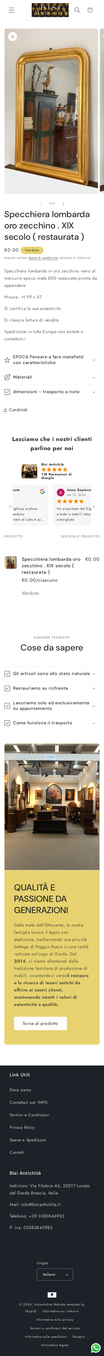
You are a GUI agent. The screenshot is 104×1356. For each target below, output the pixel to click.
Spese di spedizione (43, 258)
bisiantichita (43, 1304)
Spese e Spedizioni (28, 1140)
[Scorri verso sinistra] (40, 203)
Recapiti (79, 1336)
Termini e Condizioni (29, 1115)
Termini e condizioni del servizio (55, 1328)
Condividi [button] (18, 410)
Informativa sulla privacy (55, 1319)
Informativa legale (54, 1345)
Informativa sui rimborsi (61, 1311)
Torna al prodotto (40, 1023)
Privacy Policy (22, 1127)
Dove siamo (20, 1090)
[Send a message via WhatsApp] (96, 1348)
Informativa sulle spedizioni (46, 1336)
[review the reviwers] (28, 492)
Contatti (17, 1152)
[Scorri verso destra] (63, 203)
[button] (11, 10)
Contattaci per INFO (29, 1102)
